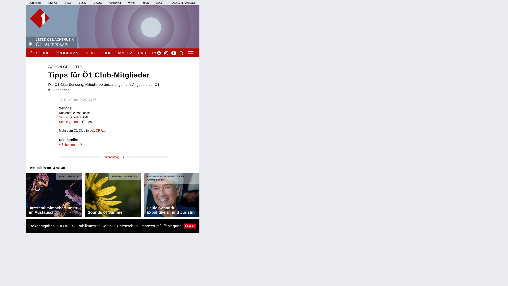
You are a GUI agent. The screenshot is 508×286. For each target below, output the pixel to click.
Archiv (125, 53)
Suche (182, 53)
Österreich (115, 2)
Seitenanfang (111, 157)
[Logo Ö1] (40, 18)
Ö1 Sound (40, 53)
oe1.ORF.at (97, 130)
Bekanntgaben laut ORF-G (52, 226)
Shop (106, 53)
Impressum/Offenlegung (161, 226)
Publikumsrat (88, 226)
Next (196, 194)
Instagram (166, 53)
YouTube (173, 53)
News (159, 2)
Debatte (97, 2)
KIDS (68, 2)
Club (90, 53)
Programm (67, 53)
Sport (146, 2)
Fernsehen (35, 2)
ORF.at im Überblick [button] (183, 2)
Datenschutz (128, 226)
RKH (142, 53)
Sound (82, 2)
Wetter (131, 2)
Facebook (159, 53)
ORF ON (53, 2)
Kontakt (108, 226)
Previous (29, 194)
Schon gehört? (69, 117)
